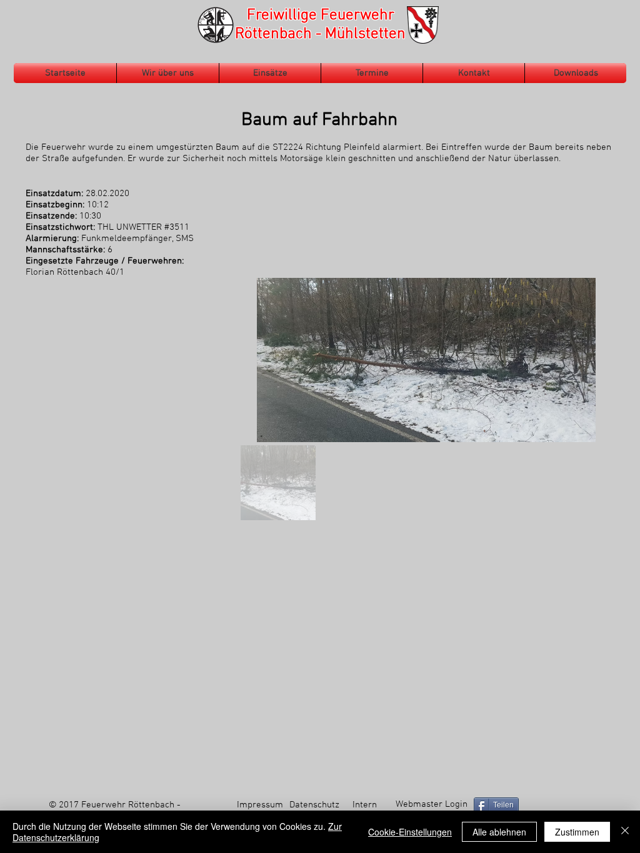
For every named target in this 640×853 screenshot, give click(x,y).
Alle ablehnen (499, 832)
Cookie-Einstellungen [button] (410, 832)
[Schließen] (625, 832)
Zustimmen (577, 832)
